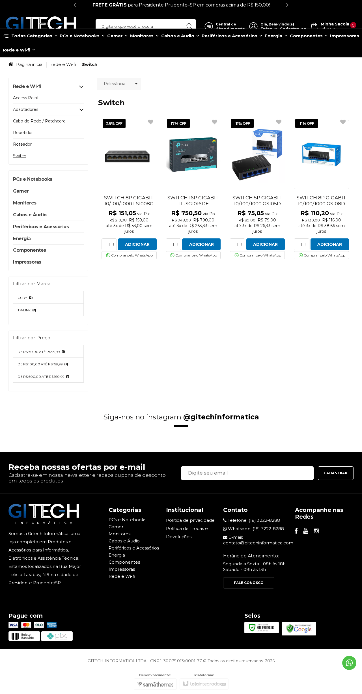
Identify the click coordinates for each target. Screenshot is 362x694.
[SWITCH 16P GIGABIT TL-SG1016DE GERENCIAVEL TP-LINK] (193, 188)
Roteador (22, 144)
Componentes (124, 562)
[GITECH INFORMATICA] (41, 26)
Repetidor (23, 132)
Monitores (119, 533)
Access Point (26, 97)
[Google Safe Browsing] (299, 628)
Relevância (114, 83)
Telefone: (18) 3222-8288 (253, 520)
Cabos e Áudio (124, 541)
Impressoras (122, 569)
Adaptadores (25, 109)
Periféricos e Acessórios (134, 548)
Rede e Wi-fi (62, 64)
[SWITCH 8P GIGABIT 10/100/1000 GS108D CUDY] (321, 188)
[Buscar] (189, 26)
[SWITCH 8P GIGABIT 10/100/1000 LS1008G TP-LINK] (129, 188)
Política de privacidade (190, 520)
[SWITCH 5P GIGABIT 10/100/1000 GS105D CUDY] (257, 188)
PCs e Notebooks (127, 519)
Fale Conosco (249, 583)
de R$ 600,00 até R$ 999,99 (43, 376)
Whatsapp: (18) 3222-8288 (255, 528)
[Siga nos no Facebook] (296, 531)
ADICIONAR (137, 244)
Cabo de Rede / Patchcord (39, 121)
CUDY (25, 298)
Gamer (116, 526)
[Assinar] (336, 473)
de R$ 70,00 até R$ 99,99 (41, 352)
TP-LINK (27, 310)
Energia (117, 555)
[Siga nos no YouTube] (305, 531)
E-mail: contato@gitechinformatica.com (258, 540)
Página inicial (30, 64)
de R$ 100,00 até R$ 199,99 (43, 364)
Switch (19, 155)
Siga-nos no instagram (181, 417)
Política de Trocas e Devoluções (187, 532)
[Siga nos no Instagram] (316, 531)
